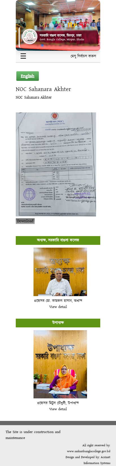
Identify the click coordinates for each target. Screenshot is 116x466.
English (27, 76)
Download (25, 221)
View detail (58, 306)
